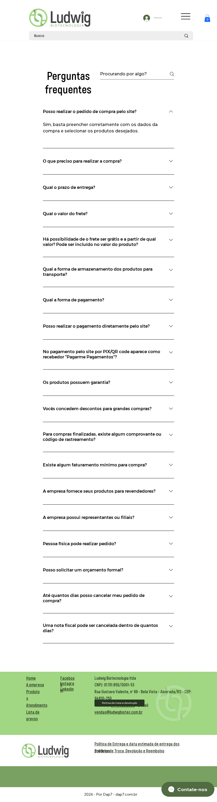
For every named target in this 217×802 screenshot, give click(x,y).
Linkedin (67, 688)
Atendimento (36, 705)
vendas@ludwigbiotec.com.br (118, 711)
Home (31, 677)
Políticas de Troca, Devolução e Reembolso (129, 750)
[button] (207, 18)
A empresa (35, 684)
